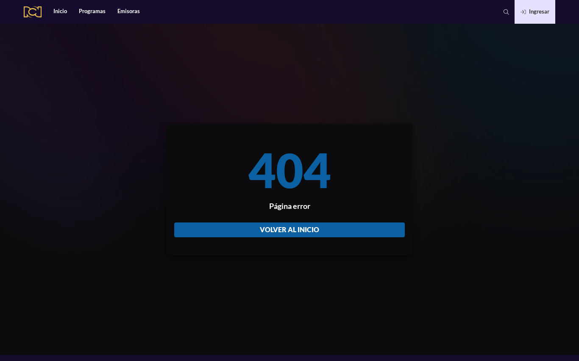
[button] (506, 12)
